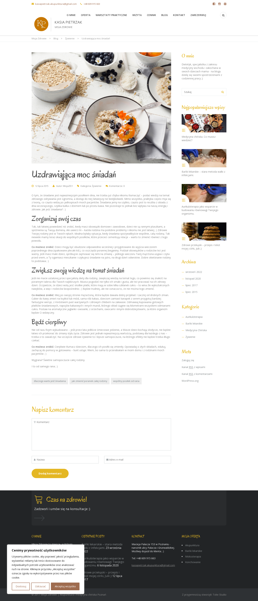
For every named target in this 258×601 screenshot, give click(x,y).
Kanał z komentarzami (197, 374)
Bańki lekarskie (194, 323)
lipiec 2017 (191, 285)
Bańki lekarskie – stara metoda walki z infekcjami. (102, 546)
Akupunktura (192, 545)
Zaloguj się (188, 360)
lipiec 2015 (191, 292)
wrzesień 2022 (194, 272)
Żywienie (96, 186)
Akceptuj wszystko (65, 586)
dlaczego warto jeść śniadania (50, 381)
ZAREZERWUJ (198, 15)
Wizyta (137, 15)
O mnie (71, 15)
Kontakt (179, 15)
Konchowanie (193, 562)
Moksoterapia (193, 556)
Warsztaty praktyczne (111, 15)
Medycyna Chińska (196, 330)
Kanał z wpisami (193, 367)
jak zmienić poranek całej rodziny (89, 381)
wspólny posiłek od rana (126, 381)
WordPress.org (190, 380)
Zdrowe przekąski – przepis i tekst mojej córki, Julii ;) (100, 574)
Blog (164, 15)
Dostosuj (21, 586)
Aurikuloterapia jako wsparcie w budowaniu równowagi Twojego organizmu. (103, 561)
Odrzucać (40, 586)
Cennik (151, 15)
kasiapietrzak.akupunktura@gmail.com (56, 3)
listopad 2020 (193, 278)
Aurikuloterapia (194, 316)
